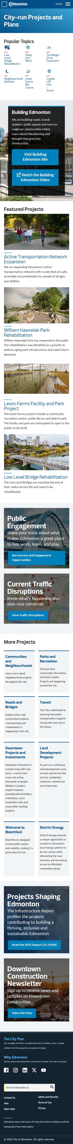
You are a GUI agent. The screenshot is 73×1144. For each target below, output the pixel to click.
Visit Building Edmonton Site (35, 157)
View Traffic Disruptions (28, 615)
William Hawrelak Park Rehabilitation (27, 332)
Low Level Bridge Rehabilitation (36, 477)
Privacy (42, 1108)
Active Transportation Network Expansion (35, 259)
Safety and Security (48, 1097)
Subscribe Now (22, 1013)
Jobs (6, 1103)
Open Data (9, 1109)
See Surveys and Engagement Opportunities (31, 558)
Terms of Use (45, 1102)
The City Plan (14, 1039)
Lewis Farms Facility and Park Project (34, 406)
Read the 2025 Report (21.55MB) (34, 945)
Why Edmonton (15, 1057)
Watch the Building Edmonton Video (37, 177)
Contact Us (9, 1098)
